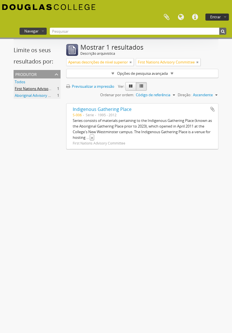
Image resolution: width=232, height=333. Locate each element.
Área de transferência (167, 17)
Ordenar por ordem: (117, 94)
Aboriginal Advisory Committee (41, 95)
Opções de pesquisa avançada (142, 73)
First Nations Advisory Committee (43, 88)
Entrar (215, 16)
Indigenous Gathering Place (102, 109)
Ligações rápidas (195, 17)
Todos (20, 81)
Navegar (31, 31)
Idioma (181, 17)
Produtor (26, 74)
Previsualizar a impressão (92, 86)
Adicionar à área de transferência (212, 109)
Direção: (184, 94)
